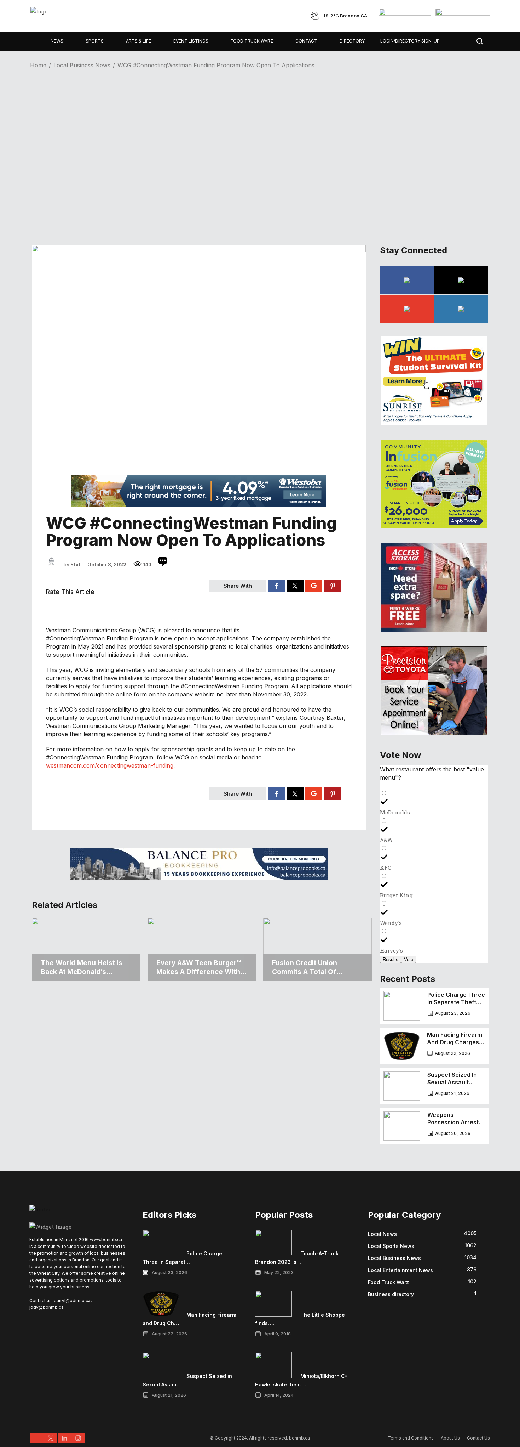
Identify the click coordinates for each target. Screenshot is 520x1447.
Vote (408, 959)
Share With (238, 585)
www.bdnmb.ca (106, 1239)
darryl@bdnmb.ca (72, 1300)
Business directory (391, 1294)
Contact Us (478, 1438)
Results (390, 959)
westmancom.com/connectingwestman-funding (109, 765)
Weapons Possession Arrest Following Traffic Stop (453, 1126)
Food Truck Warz (388, 1282)
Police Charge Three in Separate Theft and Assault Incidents (456, 1006)
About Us (450, 1438)
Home (38, 65)
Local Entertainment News (400, 1270)
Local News (382, 1234)
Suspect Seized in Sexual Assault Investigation (452, 1082)
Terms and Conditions (411, 1438)
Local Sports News (391, 1246)
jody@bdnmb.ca (46, 1307)
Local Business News (81, 65)
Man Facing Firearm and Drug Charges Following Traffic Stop (454, 1046)
